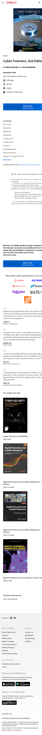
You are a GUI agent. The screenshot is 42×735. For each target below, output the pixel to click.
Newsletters (29, 635)
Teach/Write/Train (8, 632)
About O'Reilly (8, 628)
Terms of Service (7, 728)
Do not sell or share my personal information (16, 718)
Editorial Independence (30, 728)
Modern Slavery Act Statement (11, 730)
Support (28, 628)
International (7, 660)
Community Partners (9, 644)
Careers (5, 635)
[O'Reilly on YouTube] (15, 618)
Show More (7, 160)
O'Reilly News (7, 638)
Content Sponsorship (9, 654)
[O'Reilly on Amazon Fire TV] (9, 704)
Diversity (5, 651)
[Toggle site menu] (2, 2)
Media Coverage (8, 641)
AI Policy (28, 641)
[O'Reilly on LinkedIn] (11, 618)
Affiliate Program (8, 647)
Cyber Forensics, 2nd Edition (29, 165)
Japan (4, 667)
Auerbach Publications (15, 92)
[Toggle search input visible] (39, 2)
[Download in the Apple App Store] (8, 686)
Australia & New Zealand (11, 664)
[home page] (11, 2)
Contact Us (29, 632)
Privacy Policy (30, 638)
